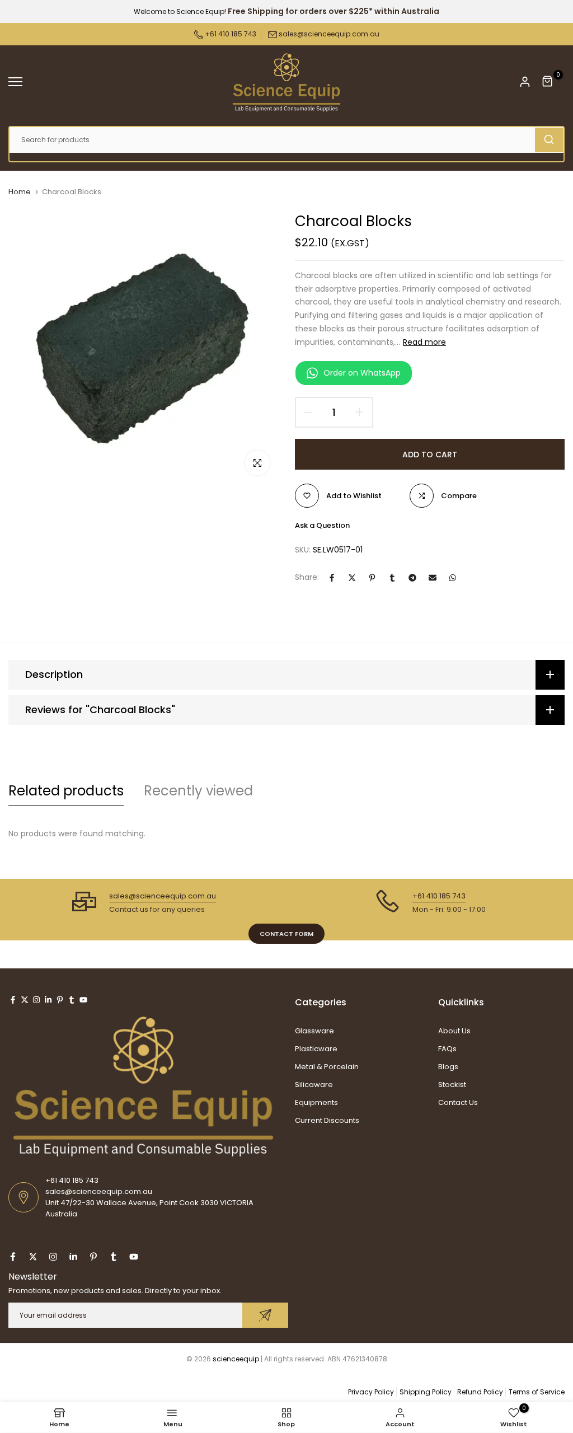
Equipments (316, 1102)
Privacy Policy (371, 1392)
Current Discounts (327, 1120)
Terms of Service (537, 1392)
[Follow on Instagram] (36, 999)
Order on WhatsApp (362, 372)
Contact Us (458, 1102)
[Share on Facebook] (331, 577)
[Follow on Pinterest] (59, 999)
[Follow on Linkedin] (48, 999)
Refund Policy (480, 1392)
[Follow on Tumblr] (71, 999)
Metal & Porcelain (327, 1066)
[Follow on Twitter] (24, 999)
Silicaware (314, 1084)
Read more (424, 342)
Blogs (448, 1066)
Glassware (314, 1030)
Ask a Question (322, 525)
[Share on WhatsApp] (452, 577)
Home (19, 192)
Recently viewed (198, 790)
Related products (66, 790)
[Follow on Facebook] (12, 999)
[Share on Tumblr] (392, 577)
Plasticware (316, 1048)
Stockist (452, 1084)
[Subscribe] (265, 1315)
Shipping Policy (426, 1392)
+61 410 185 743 (229, 34)
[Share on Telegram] (412, 577)
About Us (454, 1030)
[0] (548, 82)
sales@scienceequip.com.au (329, 34)
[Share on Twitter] (351, 577)
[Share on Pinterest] (372, 577)
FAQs (447, 1048)
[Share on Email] (432, 577)
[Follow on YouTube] (83, 999)
